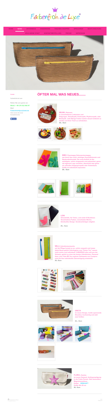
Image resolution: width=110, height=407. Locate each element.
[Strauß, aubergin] (44, 133)
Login (101, 399)
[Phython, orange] (59, 133)
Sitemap (16, 399)
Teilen (14, 119)
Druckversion (12, 399)
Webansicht (100, 400)
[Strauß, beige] (75, 134)
